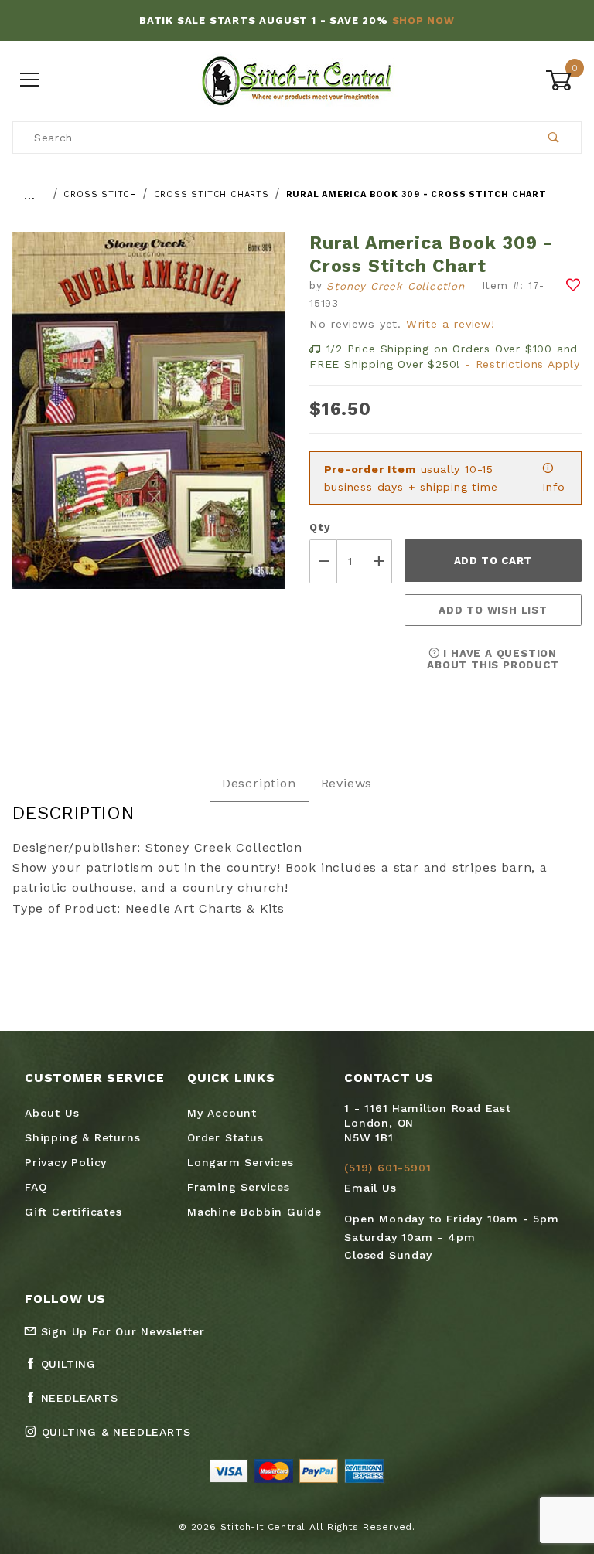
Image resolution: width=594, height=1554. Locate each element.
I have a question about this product (492, 659)
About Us (52, 1113)
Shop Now (423, 20)
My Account (222, 1113)
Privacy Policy (66, 1162)
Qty (319, 527)
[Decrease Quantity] (323, 561)
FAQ (35, 1187)
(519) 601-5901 (387, 1167)
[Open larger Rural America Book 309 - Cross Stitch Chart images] (148, 421)
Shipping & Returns (82, 1137)
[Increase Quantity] (378, 561)
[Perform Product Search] (554, 137)
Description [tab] (259, 783)
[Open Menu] (30, 81)
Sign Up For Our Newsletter (120, 1331)
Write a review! (450, 324)
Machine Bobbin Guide (254, 1211)
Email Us (370, 1188)
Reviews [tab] (347, 783)
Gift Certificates (73, 1211)
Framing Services (238, 1187)
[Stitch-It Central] (296, 79)
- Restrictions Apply (522, 364)
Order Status (225, 1137)
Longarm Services (240, 1162)
